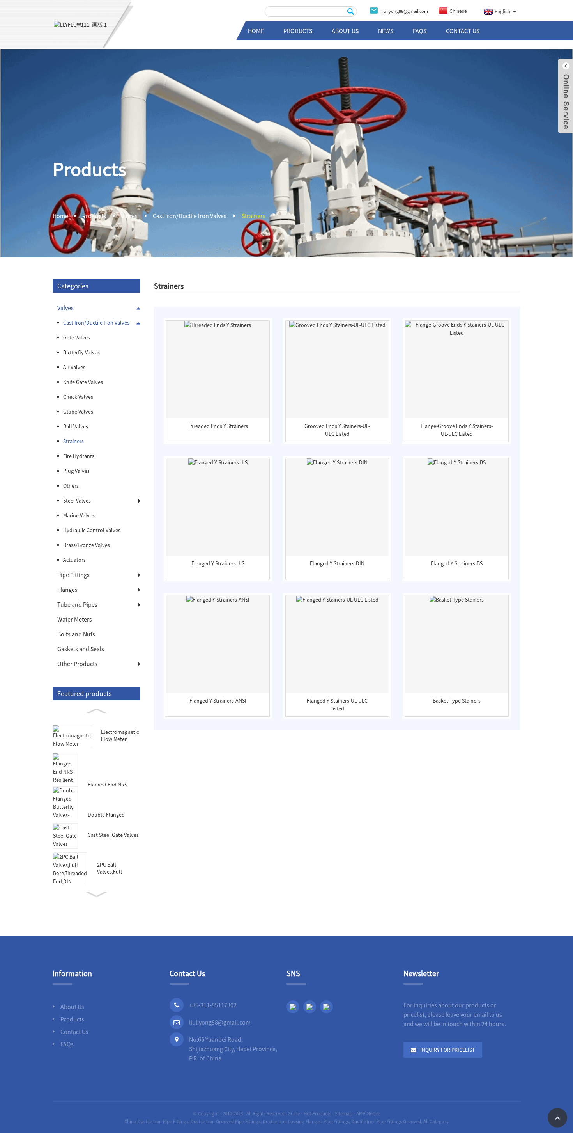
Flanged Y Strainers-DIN (337, 563)
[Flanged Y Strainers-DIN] (337, 507)
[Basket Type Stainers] (456, 644)
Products (297, 31)
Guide (294, 1113)
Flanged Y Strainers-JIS (217, 563)
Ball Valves (75, 426)
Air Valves (74, 367)
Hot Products (317, 1113)
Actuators (74, 559)
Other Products (77, 664)
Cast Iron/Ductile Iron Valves (189, 216)
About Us (345, 31)
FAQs (419, 31)
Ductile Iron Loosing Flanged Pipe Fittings (306, 1121)
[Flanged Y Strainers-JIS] (217, 507)
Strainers (253, 216)
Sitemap (343, 1113)
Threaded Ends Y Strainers (217, 426)
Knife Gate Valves (83, 381)
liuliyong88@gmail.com (220, 1022)
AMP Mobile (368, 1113)
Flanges (67, 589)
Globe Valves (78, 411)
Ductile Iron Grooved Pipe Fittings (225, 1121)
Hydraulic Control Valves (91, 530)
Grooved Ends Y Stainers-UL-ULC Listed (337, 430)
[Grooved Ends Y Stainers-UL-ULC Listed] (337, 369)
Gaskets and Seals (80, 649)
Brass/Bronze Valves (86, 545)
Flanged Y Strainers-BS (457, 563)
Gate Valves (76, 337)
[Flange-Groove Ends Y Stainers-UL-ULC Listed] (456, 369)
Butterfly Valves (81, 352)
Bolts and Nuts (76, 634)
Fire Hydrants (78, 456)
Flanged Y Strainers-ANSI (217, 700)
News (385, 31)
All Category (436, 1121)
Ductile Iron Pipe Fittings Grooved (386, 1121)
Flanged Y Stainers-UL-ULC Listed (337, 704)
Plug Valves (76, 470)
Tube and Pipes (77, 604)
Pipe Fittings (73, 575)
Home (256, 31)
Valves (129, 216)
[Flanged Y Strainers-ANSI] (217, 644)
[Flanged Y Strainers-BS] (456, 507)
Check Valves (78, 396)
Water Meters (74, 619)
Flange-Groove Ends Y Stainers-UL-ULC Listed (457, 430)
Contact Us (462, 31)
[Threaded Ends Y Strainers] (217, 369)
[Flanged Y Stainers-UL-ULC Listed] (337, 644)
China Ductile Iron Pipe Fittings (156, 1121)
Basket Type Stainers (457, 700)
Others (71, 485)
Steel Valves (77, 500)
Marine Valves (79, 515)
